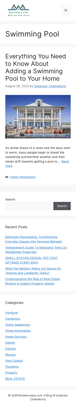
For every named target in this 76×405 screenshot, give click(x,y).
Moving (10, 354)
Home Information (23, 177)
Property (11, 372)
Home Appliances (17, 324)
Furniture (11, 312)
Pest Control (14, 360)
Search (10, 199)
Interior (10, 342)
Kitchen (10, 348)
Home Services (16, 336)
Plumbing (12, 366)
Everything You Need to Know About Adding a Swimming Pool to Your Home (35, 67)
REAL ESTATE (15, 378)
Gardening (12, 318)
